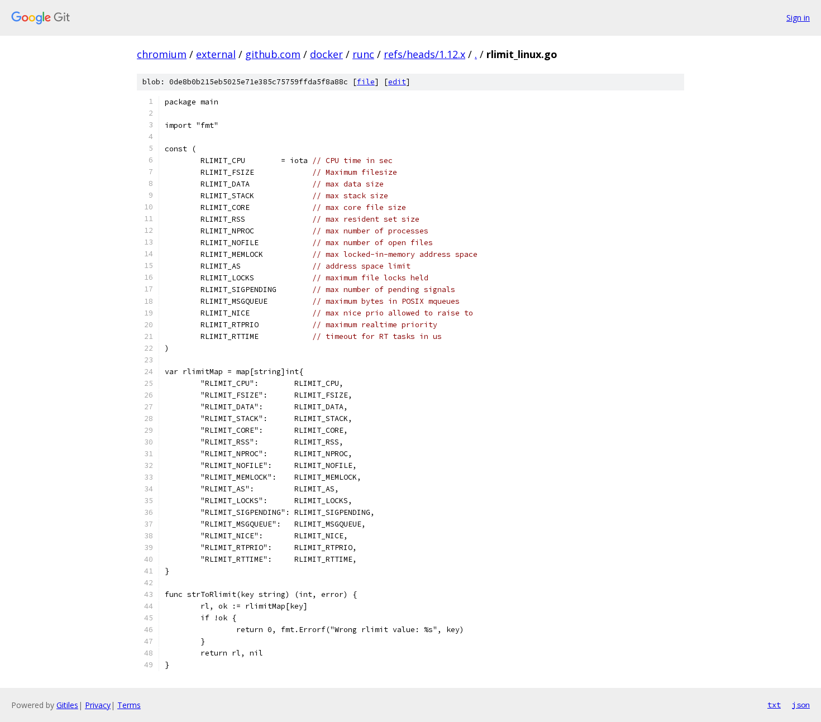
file (366, 82)
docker (326, 54)
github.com (272, 54)
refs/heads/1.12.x (424, 54)
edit (397, 82)
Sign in (798, 17)
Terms (129, 705)
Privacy (98, 705)
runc (363, 54)
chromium (162, 54)
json (801, 705)
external (216, 54)
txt (774, 705)
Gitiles (67, 705)
